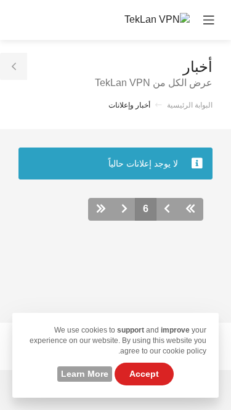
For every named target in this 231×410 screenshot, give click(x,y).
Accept (144, 374)
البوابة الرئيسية (190, 105)
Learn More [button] (84, 374)
